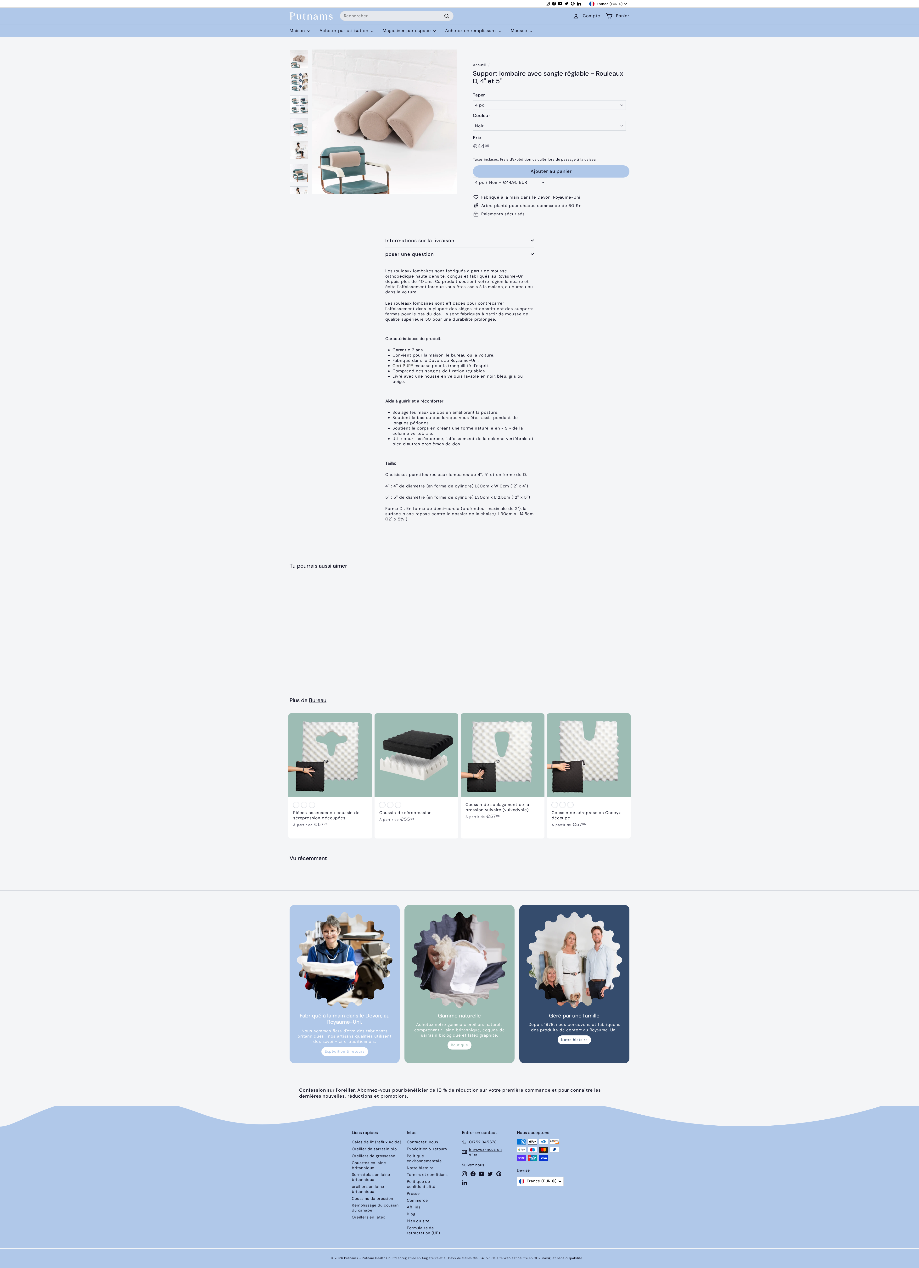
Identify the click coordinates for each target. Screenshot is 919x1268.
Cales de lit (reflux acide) (376, 1142)
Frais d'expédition (515, 159)
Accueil (479, 65)
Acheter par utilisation (344, 31)
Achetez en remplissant (471, 31)
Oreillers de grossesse (373, 1155)
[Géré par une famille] (574, 960)
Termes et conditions (427, 1174)
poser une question (409, 254)
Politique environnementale (424, 1158)
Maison (298, 31)
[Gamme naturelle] (459, 960)
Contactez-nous (422, 1142)
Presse (413, 1193)
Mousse (520, 31)
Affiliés (413, 1207)
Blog (411, 1214)
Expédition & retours (345, 1051)
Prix (477, 137)
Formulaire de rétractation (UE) (423, 1230)
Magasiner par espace (407, 31)
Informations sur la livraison (419, 240)
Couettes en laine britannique (369, 1165)
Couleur (481, 115)
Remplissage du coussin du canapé (375, 1208)
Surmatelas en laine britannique (371, 1177)
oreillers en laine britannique (368, 1189)
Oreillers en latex (368, 1217)
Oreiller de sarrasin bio (374, 1148)
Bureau (317, 700)
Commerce (417, 1200)
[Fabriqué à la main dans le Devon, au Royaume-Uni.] (344, 960)
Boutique (459, 1045)
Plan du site (418, 1220)
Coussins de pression (372, 1198)
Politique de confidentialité (421, 1184)
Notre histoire (574, 1039)
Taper (479, 95)
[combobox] (397, 16)
